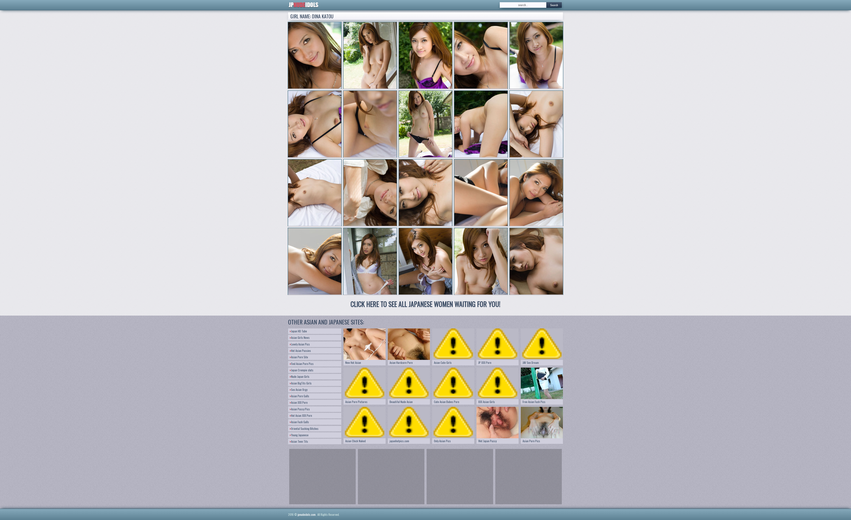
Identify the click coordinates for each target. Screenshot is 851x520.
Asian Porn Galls (300, 396)
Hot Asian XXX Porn (301, 415)
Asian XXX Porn (299, 402)
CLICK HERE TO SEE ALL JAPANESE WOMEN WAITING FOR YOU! (425, 304)
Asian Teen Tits (299, 441)
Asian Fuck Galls (300, 422)
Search (554, 5)
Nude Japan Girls (300, 376)
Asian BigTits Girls (301, 383)
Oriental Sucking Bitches (304, 428)
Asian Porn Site (299, 357)
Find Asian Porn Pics (302, 363)
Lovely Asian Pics (300, 344)
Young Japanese (299, 435)
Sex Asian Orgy (299, 389)
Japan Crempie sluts (302, 370)
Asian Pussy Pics (300, 409)
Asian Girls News (300, 337)
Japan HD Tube (299, 331)
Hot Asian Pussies (301, 350)
